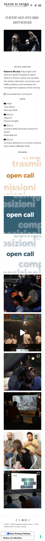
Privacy (17, 527)
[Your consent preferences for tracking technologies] (40, 536)
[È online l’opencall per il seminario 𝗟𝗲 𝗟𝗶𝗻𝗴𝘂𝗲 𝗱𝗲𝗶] (22, 254)
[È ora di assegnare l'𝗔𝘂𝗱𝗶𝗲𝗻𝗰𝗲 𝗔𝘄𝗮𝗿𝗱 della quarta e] (22, 332)
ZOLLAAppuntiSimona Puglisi (11, 117)
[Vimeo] (26, 520)
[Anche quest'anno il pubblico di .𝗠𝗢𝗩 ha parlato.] (22, 293)
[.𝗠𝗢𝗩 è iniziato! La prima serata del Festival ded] (22, 489)
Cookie (23, 527)
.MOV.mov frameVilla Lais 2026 (10, 106)
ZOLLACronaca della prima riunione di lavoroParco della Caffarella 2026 (22, 142)
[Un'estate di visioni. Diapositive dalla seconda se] (22, 411)
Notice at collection (12, 538)
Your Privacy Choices (20, 533)
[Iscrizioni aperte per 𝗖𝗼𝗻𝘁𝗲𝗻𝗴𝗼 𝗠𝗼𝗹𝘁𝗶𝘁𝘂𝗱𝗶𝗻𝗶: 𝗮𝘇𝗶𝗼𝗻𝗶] (22, 176)
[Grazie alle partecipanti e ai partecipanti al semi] (22, 450)
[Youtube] (23, 520)
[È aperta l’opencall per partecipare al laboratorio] (22, 215)
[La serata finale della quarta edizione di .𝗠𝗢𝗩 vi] (22, 372)
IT (31, 5)
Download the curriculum (19, 94)
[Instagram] (29, 520)
